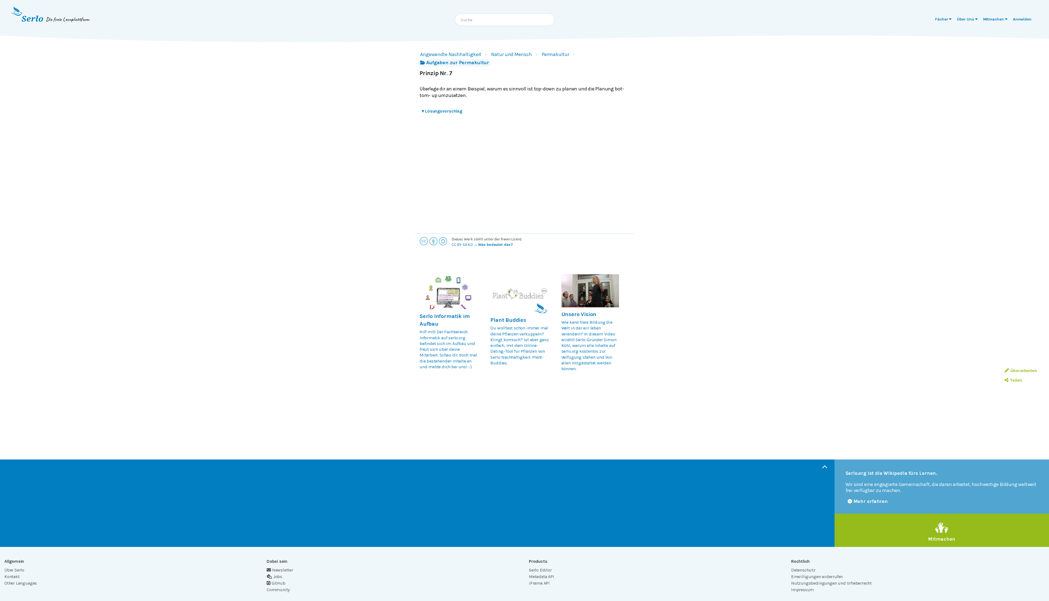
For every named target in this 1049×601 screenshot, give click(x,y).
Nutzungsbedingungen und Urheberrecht (831, 583)
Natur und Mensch (511, 54)
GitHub (278, 583)
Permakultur (555, 54)
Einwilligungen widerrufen (817, 576)
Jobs (277, 576)
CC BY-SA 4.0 (462, 244)
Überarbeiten (1023, 370)
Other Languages (20, 583)
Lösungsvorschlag (442, 111)
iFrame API (539, 583)
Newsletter (282, 570)
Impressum (802, 589)
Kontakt (12, 576)
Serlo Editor (540, 570)
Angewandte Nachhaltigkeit (450, 54)
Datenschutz (803, 570)
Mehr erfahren (870, 501)
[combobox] (505, 19)
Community (278, 589)
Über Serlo (14, 570)
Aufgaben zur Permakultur (457, 63)
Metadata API (541, 576)
